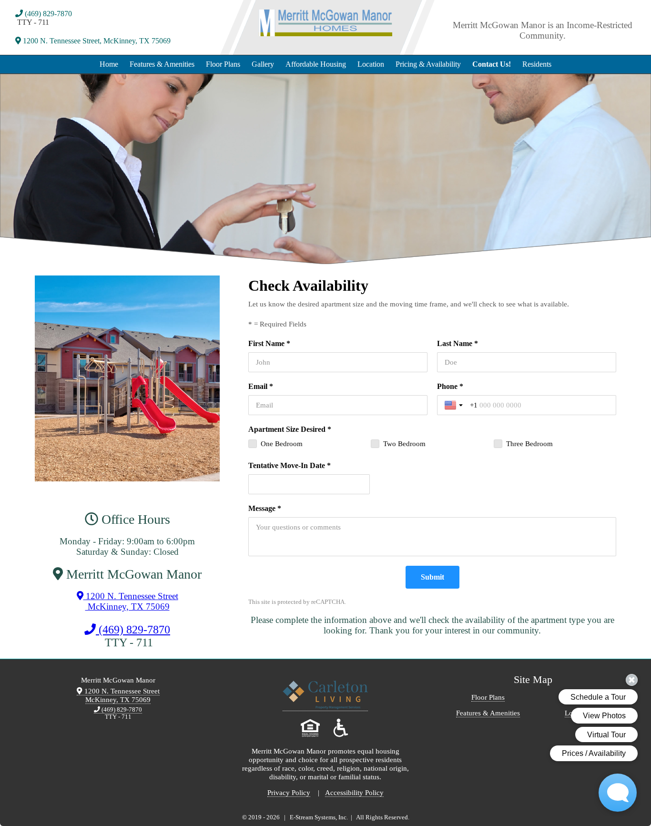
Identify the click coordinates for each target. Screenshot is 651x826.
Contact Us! (491, 64)
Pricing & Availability (428, 64)
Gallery (263, 64)
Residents (536, 64)
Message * (264, 508)
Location (370, 64)
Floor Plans (223, 64)
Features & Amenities (162, 64)
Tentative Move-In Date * (289, 465)
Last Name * (457, 343)
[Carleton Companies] (325, 707)
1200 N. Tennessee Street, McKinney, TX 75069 (96, 41)
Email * (260, 386)
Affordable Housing (315, 64)
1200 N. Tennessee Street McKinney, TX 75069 (130, 601)
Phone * (450, 386)
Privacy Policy (288, 792)
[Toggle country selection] (454, 405)
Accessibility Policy (354, 792)
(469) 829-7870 (47, 14)
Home (109, 64)
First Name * (269, 343)
